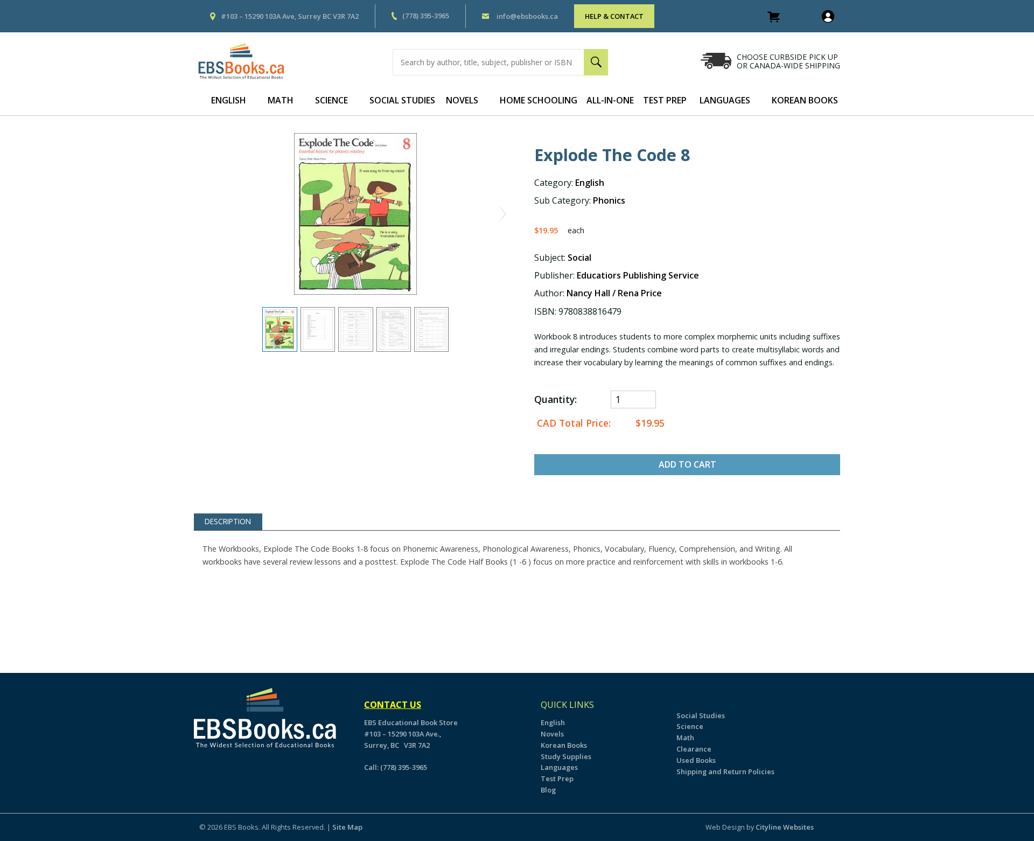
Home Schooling (538, 100)
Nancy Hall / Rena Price (614, 293)
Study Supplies (566, 756)
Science (331, 100)
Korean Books (805, 100)
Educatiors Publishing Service (638, 275)
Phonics (609, 200)
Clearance (693, 749)
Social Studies (402, 100)
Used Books (696, 760)
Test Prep (665, 100)
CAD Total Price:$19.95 (599, 423)
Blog (548, 790)
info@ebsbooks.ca (527, 16)
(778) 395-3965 (425, 15)
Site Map (347, 827)
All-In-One (610, 100)
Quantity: (555, 399)
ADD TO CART (687, 464)
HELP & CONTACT (614, 16)
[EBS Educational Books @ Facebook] (205, 767)
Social (579, 257)
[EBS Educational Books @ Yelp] (211, 767)
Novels (462, 100)
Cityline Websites (785, 827)
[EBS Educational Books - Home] (246, 60)
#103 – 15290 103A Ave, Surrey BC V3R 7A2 (290, 16)
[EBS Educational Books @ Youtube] (217, 767)
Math (281, 100)
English (228, 100)
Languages (725, 100)
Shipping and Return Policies (725, 771)
